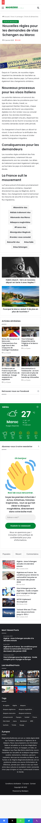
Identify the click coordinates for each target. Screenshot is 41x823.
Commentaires (32, 554)
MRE (31, 721)
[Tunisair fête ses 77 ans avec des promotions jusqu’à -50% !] (8, 612)
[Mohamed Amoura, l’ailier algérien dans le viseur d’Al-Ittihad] (8, 674)
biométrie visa (20, 207)
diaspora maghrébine (20, 222)
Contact (33, 783)
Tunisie (14, 725)
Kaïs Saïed (6, 721)
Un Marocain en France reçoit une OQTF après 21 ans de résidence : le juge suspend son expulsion (11, 374)
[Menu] (3, 8)
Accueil (6, 16)
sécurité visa (14, 242)
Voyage (21, 725)
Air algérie (6, 705)
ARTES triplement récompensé (24, 600)
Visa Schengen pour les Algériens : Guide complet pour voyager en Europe (27, 590)
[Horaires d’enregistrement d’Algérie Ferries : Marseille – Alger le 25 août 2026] (33, 681)
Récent (18, 554)
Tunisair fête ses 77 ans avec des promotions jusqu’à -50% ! (26, 612)
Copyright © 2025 (20, 787)
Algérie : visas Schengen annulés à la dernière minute (27, 563)
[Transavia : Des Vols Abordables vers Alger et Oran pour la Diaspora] (21, 681)
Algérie (15, 705)
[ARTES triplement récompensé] (8, 602)
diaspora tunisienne (25, 713)
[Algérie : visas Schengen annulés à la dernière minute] (8, 564)
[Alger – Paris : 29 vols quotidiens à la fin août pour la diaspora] (21, 689)
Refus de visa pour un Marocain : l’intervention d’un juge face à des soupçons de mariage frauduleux (10, 344)
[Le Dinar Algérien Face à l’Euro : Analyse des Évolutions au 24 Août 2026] (8, 689)
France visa (21, 227)
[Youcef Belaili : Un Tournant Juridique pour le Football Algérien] (21, 674)
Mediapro (25, 791)
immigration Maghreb (20, 232)
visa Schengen (20, 247)
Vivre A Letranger (17, 16)
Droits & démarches (31, 16)
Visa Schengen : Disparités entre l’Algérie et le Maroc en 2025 (29, 342)
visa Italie (29, 242)
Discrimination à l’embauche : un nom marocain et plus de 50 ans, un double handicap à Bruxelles (30, 372)
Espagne (18, 717)
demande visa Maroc (21, 217)
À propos (25, 783)
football (27, 717)
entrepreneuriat (8, 717)
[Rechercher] (38, 8)
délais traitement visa (20, 212)
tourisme (5, 725)
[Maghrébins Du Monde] (15, 7)
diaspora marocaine (9, 713)
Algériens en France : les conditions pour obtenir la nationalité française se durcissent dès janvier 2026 (28, 577)
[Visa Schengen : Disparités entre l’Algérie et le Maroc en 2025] (30, 332)
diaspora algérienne (9, 709)
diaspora (23, 705)
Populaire (6, 554)
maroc (15, 721)
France (35, 717)
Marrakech (23, 721)
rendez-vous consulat (21, 237)
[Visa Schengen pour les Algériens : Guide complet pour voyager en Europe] (8, 591)
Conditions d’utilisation (13, 783)
